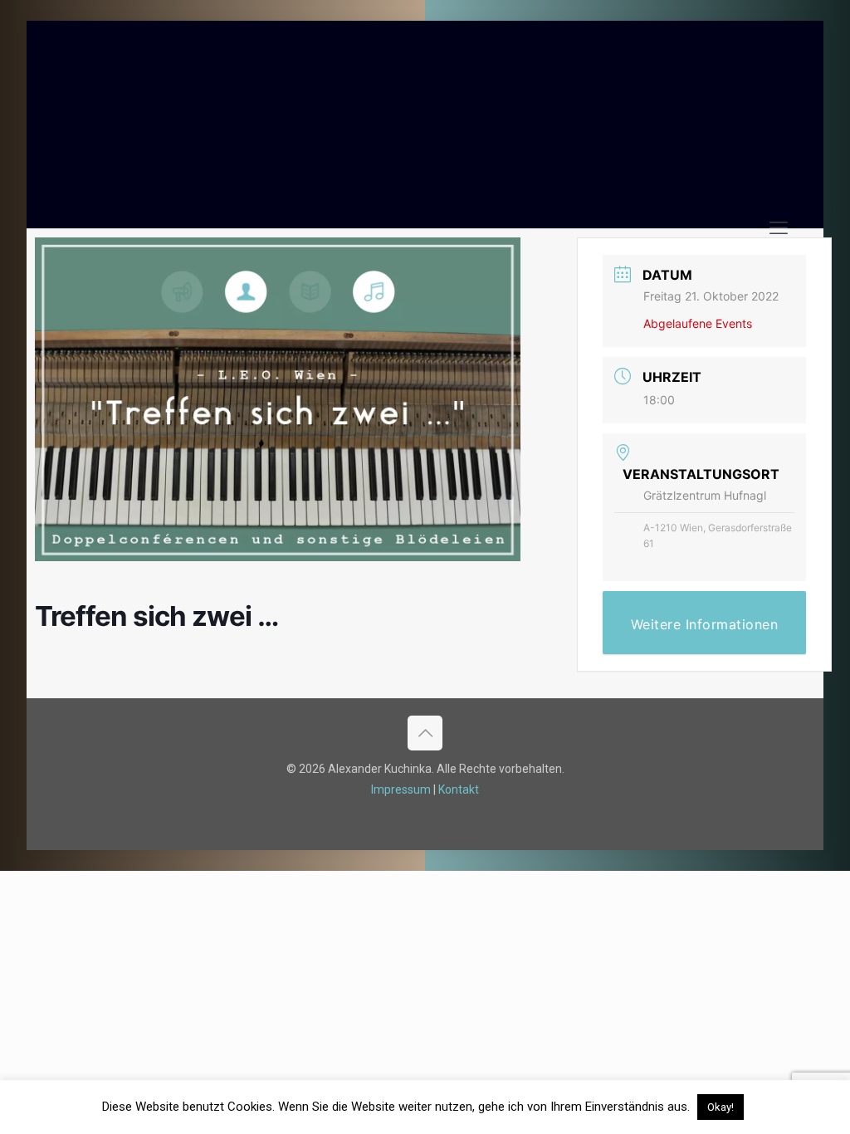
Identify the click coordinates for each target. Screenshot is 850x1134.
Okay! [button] (720, 1107)
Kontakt (458, 789)
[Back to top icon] (425, 733)
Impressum (401, 789)
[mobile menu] (779, 228)
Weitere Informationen (705, 624)
